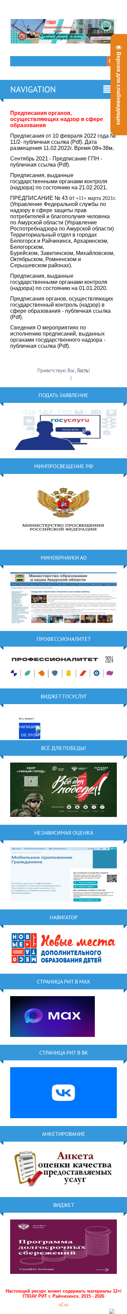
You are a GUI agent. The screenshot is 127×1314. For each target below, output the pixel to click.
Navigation (33, 89)
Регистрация (56, 377)
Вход (78, 377)
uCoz (64, 1304)
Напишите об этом (29, 731)
